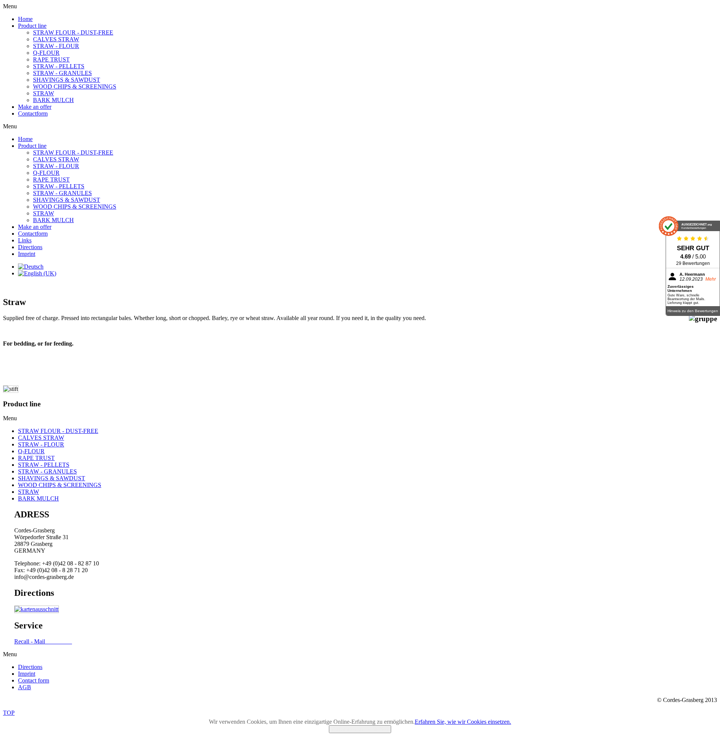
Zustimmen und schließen (360, 729)
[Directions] (36, 609)
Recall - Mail (43, 641)
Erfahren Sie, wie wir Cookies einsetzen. (463, 721)
